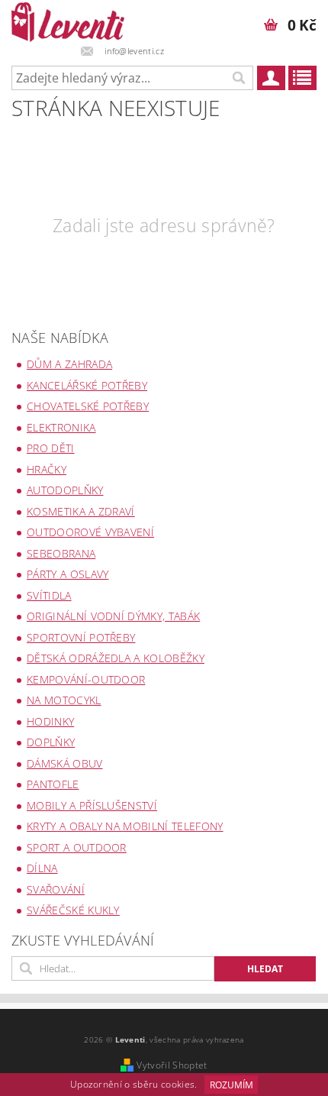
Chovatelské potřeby (88, 406)
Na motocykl (64, 700)
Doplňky (51, 742)
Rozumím (231, 1084)
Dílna (42, 868)
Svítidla (49, 595)
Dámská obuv (65, 763)
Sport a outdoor (77, 847)
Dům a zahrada (69, 364)
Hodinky (50, 721)
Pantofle (53, 784)
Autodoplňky (65, 490)
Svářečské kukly (73, 910)
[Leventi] (67, 20)
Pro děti (51, 448)
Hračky (46, 469)
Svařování (56, 889)
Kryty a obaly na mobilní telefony (125, 826)
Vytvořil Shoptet (172, 1065)
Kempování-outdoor (86, 679)
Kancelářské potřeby (87, 385)
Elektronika (61, 427)
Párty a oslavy (67, 574)
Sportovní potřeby (81, 637)
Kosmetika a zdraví (81, 511)
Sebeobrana (61, 553)
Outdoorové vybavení (90, 532)
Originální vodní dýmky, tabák (113, 616)
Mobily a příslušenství (92, 805)
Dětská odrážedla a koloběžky (115, 658)
